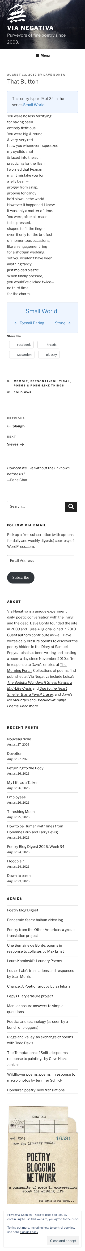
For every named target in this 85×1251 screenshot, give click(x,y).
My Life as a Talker (22, 783)
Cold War (23, 392)
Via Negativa (30, 28)
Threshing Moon (21, 812)
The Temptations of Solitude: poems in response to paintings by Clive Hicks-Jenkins (39, 1059)
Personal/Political (50, 381)
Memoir (21, 381)
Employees (16, 797)
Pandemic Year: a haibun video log (35, 920)
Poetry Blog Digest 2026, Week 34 (35, 847)
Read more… (30, 706)
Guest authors (19, 635)
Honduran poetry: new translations (36, 1090)
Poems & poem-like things (39, 385)
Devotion (14, 754)
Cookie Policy (29, 1232)
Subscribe (20, 577)
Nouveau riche (19, 739)
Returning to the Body (25, 768)
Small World (34, 105)
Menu (45, 55)
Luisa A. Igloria (40, 629)
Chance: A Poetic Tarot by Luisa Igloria (38, 986)
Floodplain (16, 861)
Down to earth (19, 876)
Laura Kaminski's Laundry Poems (34, 961)
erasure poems (39, 641)
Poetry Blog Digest (22, 910)
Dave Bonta (54, 74)
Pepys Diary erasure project (30, 996)
